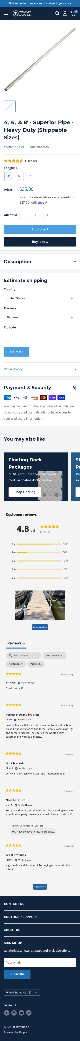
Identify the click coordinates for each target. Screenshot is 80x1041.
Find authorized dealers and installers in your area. (40, 3)
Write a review (40, 627)
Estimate (16, 351)
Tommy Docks (14, 147)
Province (10, 308)
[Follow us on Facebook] (6, 1013)
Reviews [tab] (16, 643)
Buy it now (40, 241)
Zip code (10, 327)
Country (9, 289)
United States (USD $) (18, 993)
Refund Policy (13, 369)
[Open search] (57, 13)
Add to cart (40, 229)
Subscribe (17, 974)
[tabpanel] (40, 773)
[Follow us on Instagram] (14, 1013)
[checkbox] (36, 664)
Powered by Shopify (16, 1032)
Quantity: (10, 215)
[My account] (65, 13)
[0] (72, 13)
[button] (40, 544)
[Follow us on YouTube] (21, 1013)
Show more (40, 886)
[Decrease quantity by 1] (24, 215)
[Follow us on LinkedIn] (28, 1013)
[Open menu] (6, 13)
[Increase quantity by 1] (47, 215)
